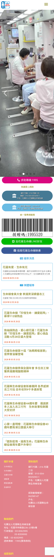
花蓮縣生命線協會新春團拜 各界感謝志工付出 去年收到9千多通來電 (26, 388)
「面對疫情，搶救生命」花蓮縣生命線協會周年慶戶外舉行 (26, 443)
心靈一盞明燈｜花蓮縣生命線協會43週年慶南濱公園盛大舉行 (26, 426)
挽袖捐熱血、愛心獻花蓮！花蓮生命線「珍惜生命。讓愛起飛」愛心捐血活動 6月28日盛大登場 (26, 333)
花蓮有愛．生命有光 (15, 267)
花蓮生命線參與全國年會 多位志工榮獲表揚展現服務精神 (26, 370)
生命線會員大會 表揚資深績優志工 (24, 294)
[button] (46, 4)
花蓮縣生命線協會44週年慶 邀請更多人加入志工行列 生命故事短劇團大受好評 (26, 407)
